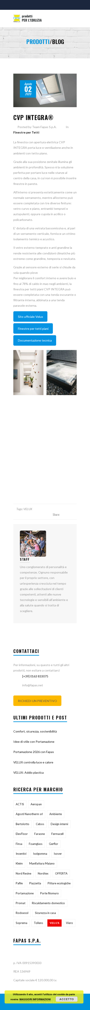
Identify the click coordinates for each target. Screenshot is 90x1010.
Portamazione (25, 893)
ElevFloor (22, 834)
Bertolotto (22, 824)
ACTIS (20, 804)
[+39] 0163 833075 (35, 676)
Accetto (66, 999)
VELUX (27, 509)
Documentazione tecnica (35, 340)
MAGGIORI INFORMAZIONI (35, 999)
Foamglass (35, 844)
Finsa (19, 844)
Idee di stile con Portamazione (33, 741)
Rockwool (22, 913)
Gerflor (53, 844)
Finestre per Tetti (26, 132)
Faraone (39, 834)
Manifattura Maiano (42, 863)
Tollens (38, 923)
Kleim (19, 863)
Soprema (21, 923)
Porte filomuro (49, 893)
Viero (69, 923)
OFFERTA (61, 873)
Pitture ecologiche (59, 883)
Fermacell (57, 834)
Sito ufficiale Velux (30, 316)
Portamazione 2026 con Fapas (33, 752)
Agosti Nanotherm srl (29, 814)
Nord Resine (23, 873)
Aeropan (36, 804)
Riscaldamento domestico (48, 903)
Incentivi (21, 853)
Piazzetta (35, 883)
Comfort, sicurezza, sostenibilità (35, 731)
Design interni (59, 824)
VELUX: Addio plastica (28, 772)
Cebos (40, 824)
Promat (20, 903)
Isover (58, 853)
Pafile (19, 883)
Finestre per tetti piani (33, 328)
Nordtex (43, 873)
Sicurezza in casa (45, 913)
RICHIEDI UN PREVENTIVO (37, 701)
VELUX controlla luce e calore (33, 762)
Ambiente (55, 814)
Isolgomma (40, 853)
